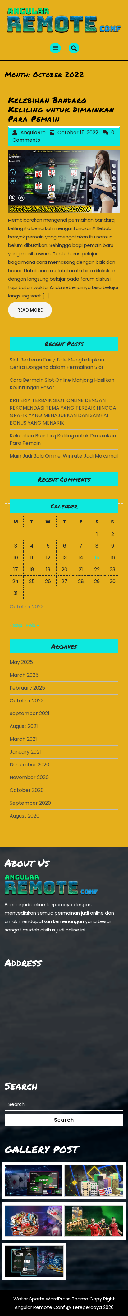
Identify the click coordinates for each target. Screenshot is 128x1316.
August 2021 (24, 726)
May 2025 (21, 662)
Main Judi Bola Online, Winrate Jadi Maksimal (64, 455)
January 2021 (25, 751)
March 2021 (23, 739)
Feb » (32, 625)
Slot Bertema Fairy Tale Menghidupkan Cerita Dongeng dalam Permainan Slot (57, 363)
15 (97, 557)
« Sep (16, 625)
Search (64, 1119)
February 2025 (27, 687)
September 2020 (30, 803)
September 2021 (29, 713)
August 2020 (24, 815)
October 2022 (26, 700)
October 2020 (27, 790)
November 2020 (29, 777)
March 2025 (24, 675)
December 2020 (29, 764)
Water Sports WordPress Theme (51, 1298)
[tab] (55, 48)
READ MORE (34, 312)
